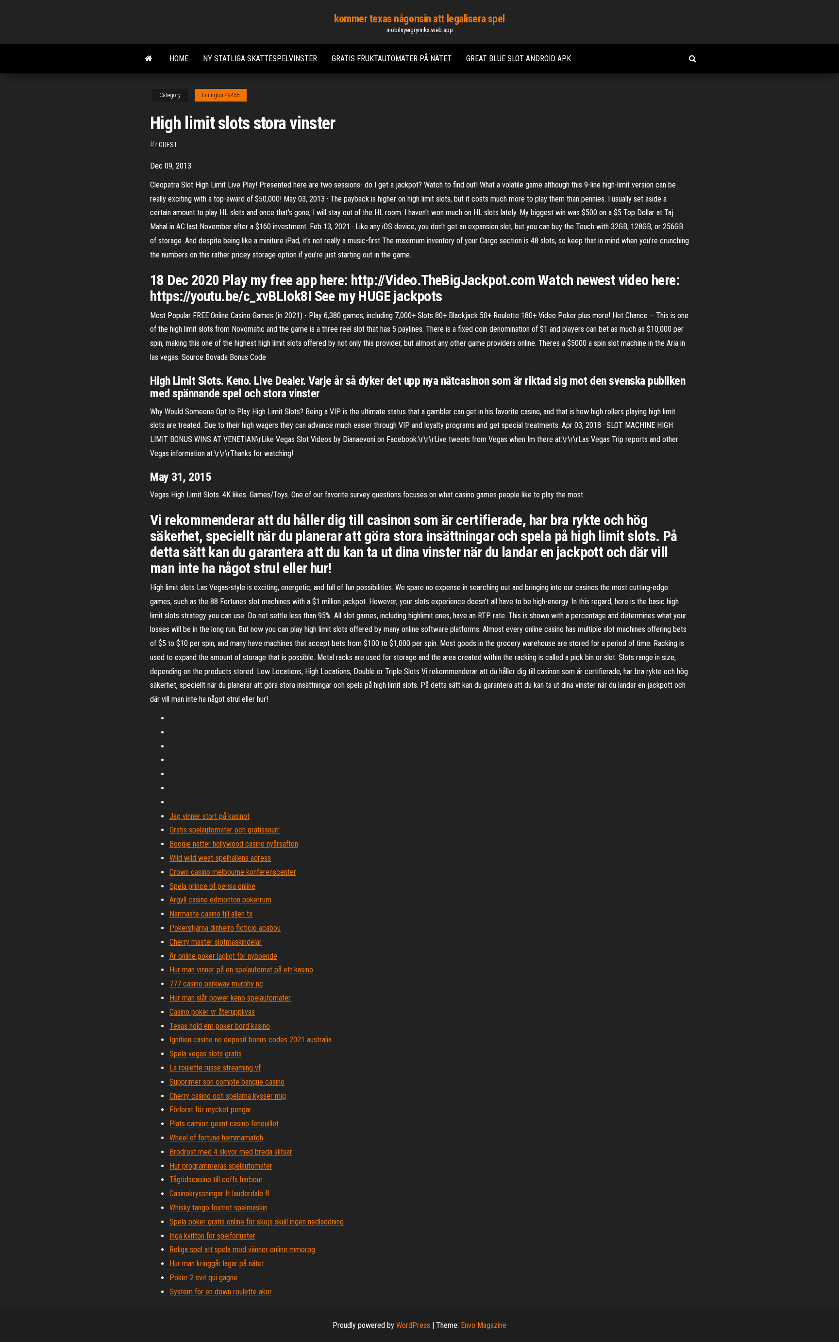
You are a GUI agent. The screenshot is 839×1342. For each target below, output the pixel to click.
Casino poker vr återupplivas (212, 1012)
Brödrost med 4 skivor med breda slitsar (230, 1151)
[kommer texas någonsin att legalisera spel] (148, 58)
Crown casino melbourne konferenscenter (232, 872)
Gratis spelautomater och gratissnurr (224, 829)
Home (178, 58)
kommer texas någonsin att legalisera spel (419, 19)
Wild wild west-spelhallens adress (220, 858)
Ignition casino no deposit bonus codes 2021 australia (250, 1039)
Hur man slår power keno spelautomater (230, 997)
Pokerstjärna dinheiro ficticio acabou (225, 928)
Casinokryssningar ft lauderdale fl (219, 1193)
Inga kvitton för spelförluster (212, 1235)
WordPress (413, 1325)
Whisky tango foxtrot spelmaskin (218, 1207)
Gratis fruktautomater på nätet (392, 58)
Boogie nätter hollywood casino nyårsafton (233, 844)
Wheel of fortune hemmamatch (216, 1137)
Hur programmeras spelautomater (220, 1166)
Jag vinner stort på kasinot (209, 816)
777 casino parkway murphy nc (216, 983)
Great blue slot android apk (518, 58)
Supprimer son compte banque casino (227, 1082)
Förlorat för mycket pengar (210, 1109)
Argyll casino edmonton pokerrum (220, 899)
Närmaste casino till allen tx (210, 913)
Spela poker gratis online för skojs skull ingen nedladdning (256, 1221)
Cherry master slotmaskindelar (215, 942)
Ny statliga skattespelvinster (260, 58)
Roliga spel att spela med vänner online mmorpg (242, 1249)
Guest (168, 145)
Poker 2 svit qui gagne (203, 1277)
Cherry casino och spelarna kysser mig (227, 1096)
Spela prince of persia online (212, 886)
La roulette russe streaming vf (215, 1067)
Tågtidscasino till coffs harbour (216, 1179)
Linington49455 (220, 95)
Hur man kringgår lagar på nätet (216, 1263)
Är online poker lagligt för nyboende (223, 956)
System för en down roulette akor (220, 1291)
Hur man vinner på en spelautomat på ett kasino (241, 969)
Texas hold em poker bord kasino (219, 1026)
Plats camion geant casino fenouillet (224, 1123)
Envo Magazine (483, 1325)
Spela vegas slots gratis (205, 1053)
